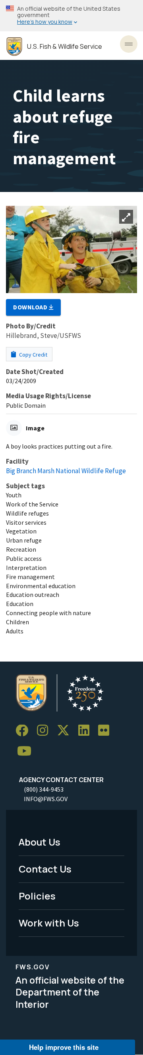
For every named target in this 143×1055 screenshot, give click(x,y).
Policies (37, 895)
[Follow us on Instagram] (45, 731)
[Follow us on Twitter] (66, 731)
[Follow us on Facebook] (24, 731)
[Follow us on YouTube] (27, 751)
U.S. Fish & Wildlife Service (64, 46)
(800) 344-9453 (44, 789)
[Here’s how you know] (71, 15)
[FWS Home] (14, 46)
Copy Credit (32, 354)
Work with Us (49, 922)
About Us (39, 841)
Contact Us (45, 868)
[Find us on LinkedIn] (86, 731)
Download (31, 307)
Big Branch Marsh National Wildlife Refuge (66, 470)
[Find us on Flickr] (106, 731)
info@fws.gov (46, 799)
